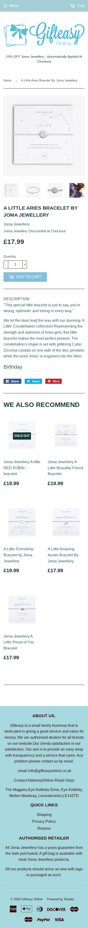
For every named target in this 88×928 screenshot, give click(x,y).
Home (7, 80)
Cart (80, 6)
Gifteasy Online (31, 899)
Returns (44, 828)
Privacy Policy (44, 821)
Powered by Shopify (60, 899)
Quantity (10, 256)
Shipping (44, 815)
